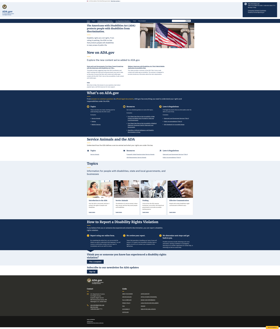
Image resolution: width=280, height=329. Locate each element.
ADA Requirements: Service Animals (136, 157)
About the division (127, 293)
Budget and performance (148, 300)
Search (188, 21)
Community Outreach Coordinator (257, 10)
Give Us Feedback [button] (272, 327)
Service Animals (96, 118)
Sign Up (92, 272)
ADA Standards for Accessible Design (174, 124)
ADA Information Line (253, 3)
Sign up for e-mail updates (148, 309)
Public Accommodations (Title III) (173, 121)
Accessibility (126, 309)
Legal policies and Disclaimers (149, 303)
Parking (94, 121)
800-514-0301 (94, 307)
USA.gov (143, 306)
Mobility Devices (96, 124)
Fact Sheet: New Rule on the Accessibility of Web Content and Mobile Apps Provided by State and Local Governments (141, 118)
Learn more (92, 212)
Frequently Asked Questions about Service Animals (140, 154)
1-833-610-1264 (94, 309)
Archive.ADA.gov (127, 297)
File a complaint (95, 262)
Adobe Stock (90, 321)
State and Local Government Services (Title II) (176, 118)
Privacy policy (126, 303)
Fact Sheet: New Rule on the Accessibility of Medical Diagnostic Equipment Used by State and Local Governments (142, 125)
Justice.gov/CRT (145, 293)
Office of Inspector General (149, 297)
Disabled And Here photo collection (95, 323)
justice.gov (125, 312)
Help (88, 82)
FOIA (123, 306)
